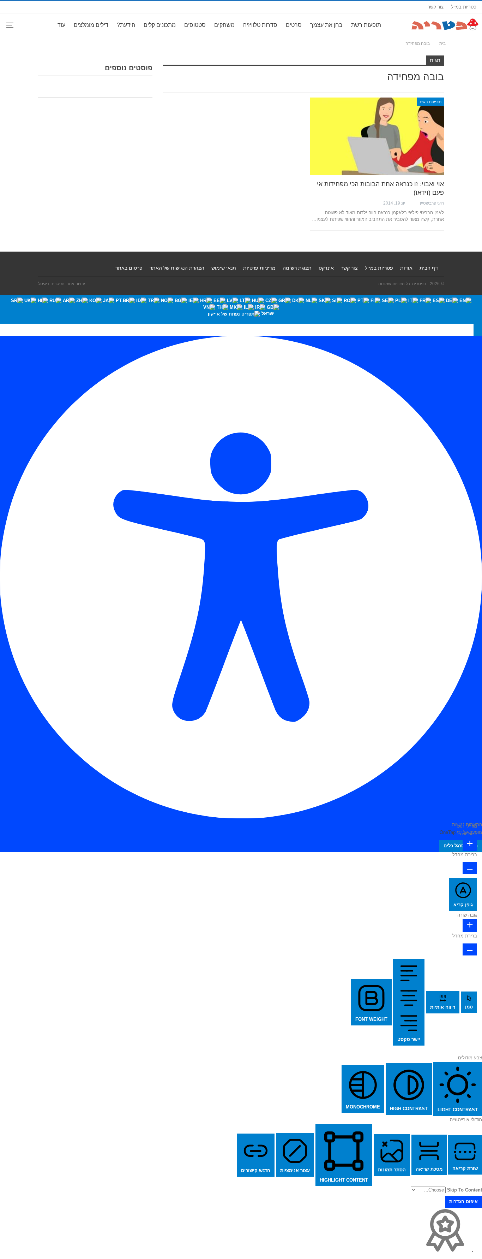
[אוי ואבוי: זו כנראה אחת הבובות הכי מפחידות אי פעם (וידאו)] (377, 136)
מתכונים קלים (160, 25)
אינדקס (326, 268)
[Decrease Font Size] (470, 868)
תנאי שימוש (223, 268)
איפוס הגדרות (463, 1201)
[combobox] (241, 309)
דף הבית (429, 268)
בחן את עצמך (326, 25)
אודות (406, 268)
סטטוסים (195, 25)
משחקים (224, 25)
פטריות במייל (463, 7)
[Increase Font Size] (470, 844)
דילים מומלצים (91, 25)
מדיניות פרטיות (259, 268)
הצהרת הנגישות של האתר (177, 268)
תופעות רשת (366, 25)
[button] (478, 330)
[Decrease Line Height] (470, 949)
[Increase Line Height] (470, 925)
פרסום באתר (129, 268)
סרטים (294, 25)
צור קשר (436, 7)
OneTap (448, 832)
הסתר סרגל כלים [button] (461, 845)
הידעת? (126, 25)
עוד (61, 25)
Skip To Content (464, 1190)
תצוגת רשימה (297, 268)
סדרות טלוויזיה (260, 25)
